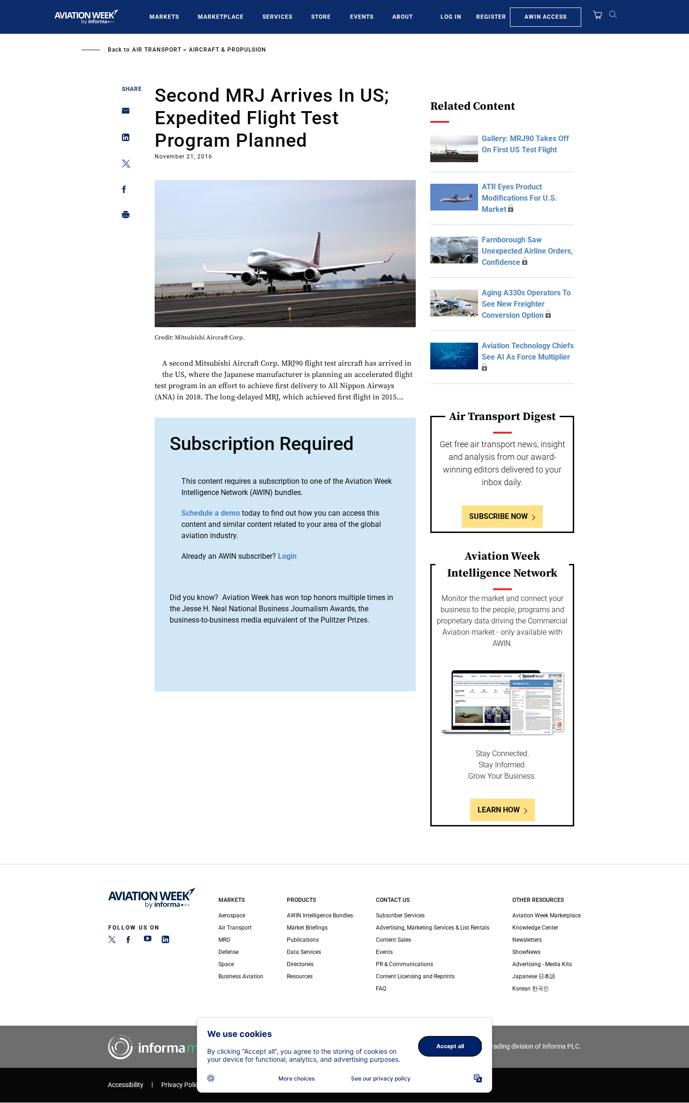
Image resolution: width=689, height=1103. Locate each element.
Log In (451, 17)
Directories (300, 964)
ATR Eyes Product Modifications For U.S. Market (519, 198)
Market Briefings (307, 927)
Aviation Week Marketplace (546, 915)
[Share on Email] (123, 114)
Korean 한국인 (530, 988)
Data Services (304, 952)
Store (321, 17)
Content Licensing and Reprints (415, 976)
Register (491, 17)
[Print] (123, 217)
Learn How (499, 809)
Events (362, 17)
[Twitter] (112, 941)
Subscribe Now (498, 516)
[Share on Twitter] (123, 165)
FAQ (381, 988)
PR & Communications (404, 964)
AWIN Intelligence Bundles (320, 915)
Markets (164, 17)
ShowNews (526, 952)
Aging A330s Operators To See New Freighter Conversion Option (526, 304)
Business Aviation (240, 976)
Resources (300, 976)
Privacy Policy (181, 1085)
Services (277, 17)
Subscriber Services (400, 915)
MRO (224, 940)
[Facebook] (130, 941)
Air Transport (156, 49)
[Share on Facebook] (123, 191)
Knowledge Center (535, 927)
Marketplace (221, 17)
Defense (228, 952)
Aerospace (231, 915)
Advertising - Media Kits (542, 964)
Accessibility (125, 1085)
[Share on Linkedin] (123, 139)
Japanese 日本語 (533, 976)
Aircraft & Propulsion (227, 49)
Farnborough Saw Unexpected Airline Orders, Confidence (527, 251)
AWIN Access (545, 17)
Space (226, 964)
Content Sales (393, 940)
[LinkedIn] (165, 941)
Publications (303, 940)
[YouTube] (147, 941)
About (402, 17)
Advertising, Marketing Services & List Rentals (432, 927)
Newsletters (527, 940)
